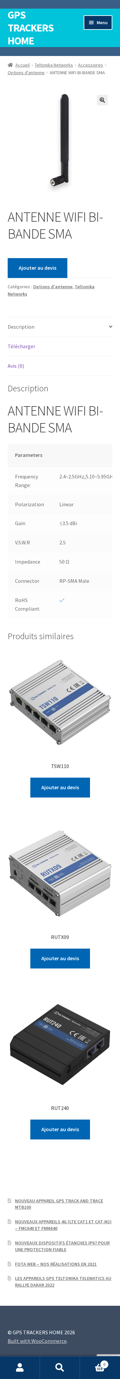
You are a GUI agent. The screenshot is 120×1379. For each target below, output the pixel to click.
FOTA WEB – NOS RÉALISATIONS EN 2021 (56, 1264)
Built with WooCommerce (37, 1341)
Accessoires (90, 65)
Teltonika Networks (54, 65)
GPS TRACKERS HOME (31, 27)
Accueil (22, 65)
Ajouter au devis (37, 267)
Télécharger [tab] (21, 346)
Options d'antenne (26, 73)
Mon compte (20, 1367)
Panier (92, 1362)
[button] (102, 100)
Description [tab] (21, 326)
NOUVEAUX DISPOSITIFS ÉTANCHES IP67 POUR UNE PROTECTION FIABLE (62, 1246)
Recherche (60, 1367)
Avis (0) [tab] (16, 365)
